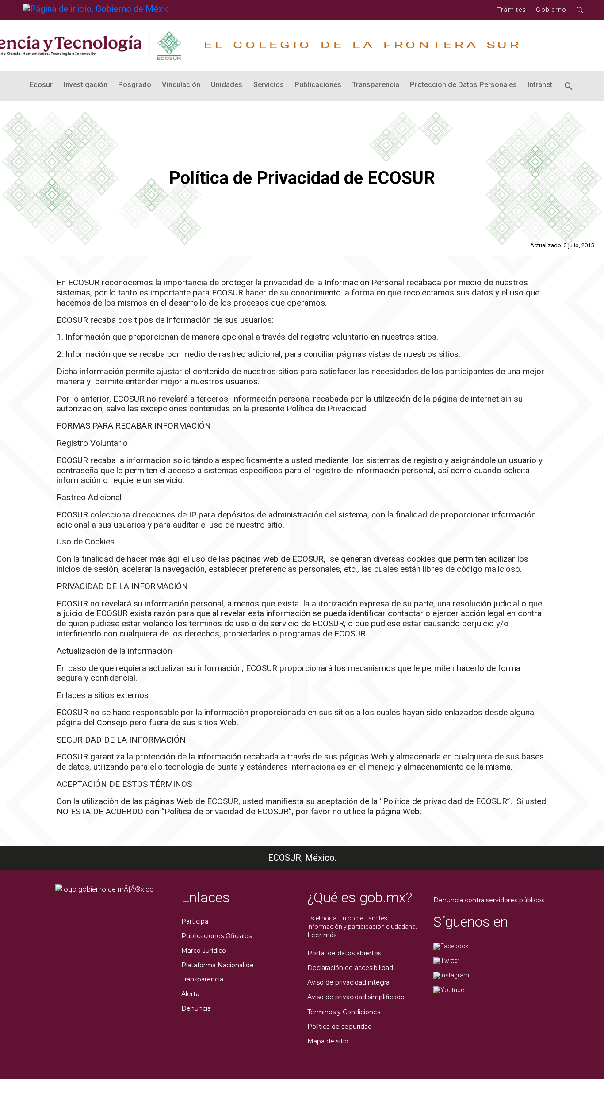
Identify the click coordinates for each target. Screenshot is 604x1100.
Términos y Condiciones (343, 1012)
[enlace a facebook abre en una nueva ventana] (451, 946)
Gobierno (551, 9)
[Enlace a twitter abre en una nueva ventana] (446, 960)
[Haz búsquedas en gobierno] (580, 10)
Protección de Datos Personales (463, 84)
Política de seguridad (339, 1027)
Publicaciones (317, 84)
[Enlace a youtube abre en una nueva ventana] (448, 990)
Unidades (226, 84)
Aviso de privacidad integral (349, 982)
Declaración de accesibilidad (350, 968)
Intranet (540, 84)
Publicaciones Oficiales (216, 936)
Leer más (321, 935)
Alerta (190, 994)
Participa (194, 921)
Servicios (268, 84)
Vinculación (181, 84)
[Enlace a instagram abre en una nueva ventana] (451, 975)
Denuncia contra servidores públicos (488, 900)
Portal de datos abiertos (344, 953)
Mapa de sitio (327, 1041)
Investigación (85, 84)
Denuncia (196, 1008)
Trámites (511, 9)
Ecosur (41, 84)
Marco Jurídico (203, 950)
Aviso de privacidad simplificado (356, 997)
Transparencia (375, 84)
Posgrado (134, 84)
